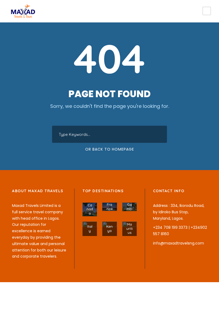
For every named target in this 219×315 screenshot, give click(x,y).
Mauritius (129, 228)
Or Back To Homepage (109, 149)
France (110, 206)
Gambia (129, 208)
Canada (90, 209)
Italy (89, 228)
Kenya (109, 228)
